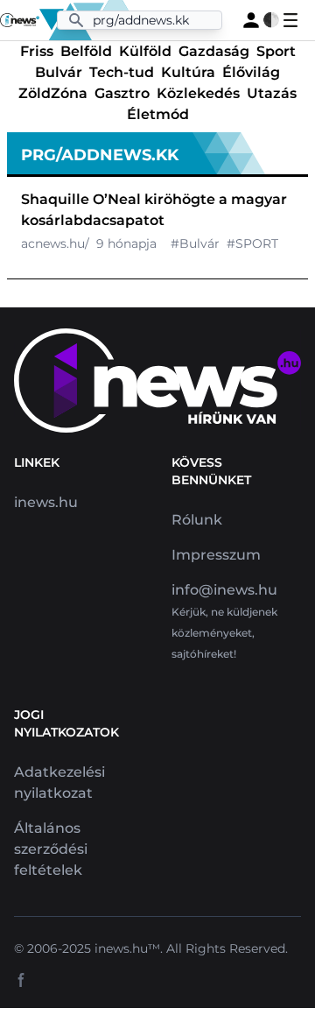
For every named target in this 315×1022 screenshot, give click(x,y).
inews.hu (46, 502)
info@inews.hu (224, 589)
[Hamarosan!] (251, 20)
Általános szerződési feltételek (51, 849)
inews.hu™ (127, 948)
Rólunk (197, 519)
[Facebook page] (21, 980)
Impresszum (216, 554)
